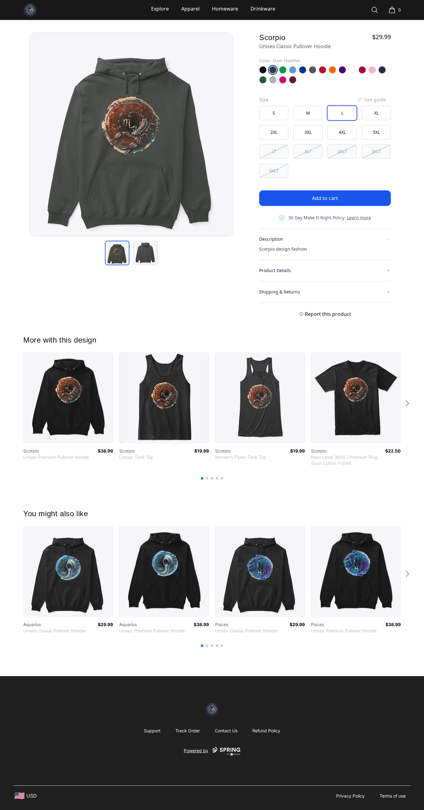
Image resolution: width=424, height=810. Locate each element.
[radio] (273, 113)
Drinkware (262, 8)
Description (271, 239)
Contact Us (226, 730)
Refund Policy (266, 730)
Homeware (225, 8)
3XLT (376, 151)
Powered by (196, 750)
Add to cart (325, 198)
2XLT (342, 151)
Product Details (275, 270)
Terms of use (393, 796)
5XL (376, 132)
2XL (273, 132)
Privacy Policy (350, 796)
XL (376, 113)
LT (274, 151)
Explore (160, 8)
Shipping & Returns (279, 292)
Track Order (187, 730)
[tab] (117, 253)
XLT (308, 151)
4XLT (274, 171)
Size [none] (263, 99)
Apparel (190, 8)
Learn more (359, 218)
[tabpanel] (131, 134)
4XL (342, 132)
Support (152, 730)
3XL (308, 132)
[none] (371, 100)
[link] (68, 398)
